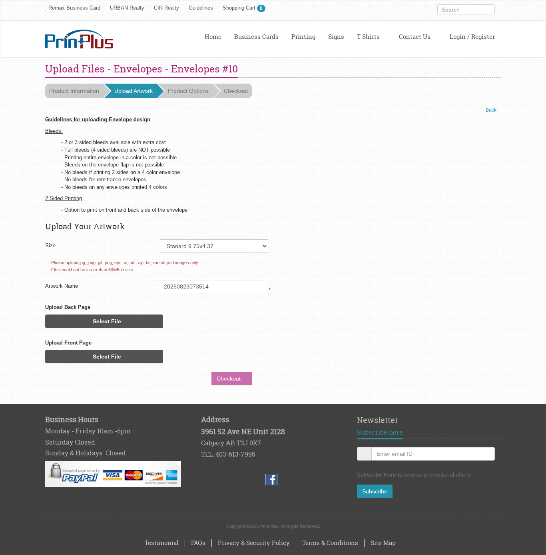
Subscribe (374, 491)
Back (491, 110)
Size (50, 245)
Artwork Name (61, 286)
